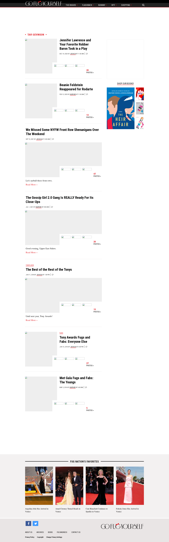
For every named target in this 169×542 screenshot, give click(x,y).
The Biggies (71, 5)
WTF (113, 5)
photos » (90, 71)
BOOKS (50, 532)
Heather (73, 94)
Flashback (87, 5)
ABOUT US (28, 532)
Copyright (40, 537)
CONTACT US (75, 532)
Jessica (73, 54)
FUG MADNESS (62, 532)
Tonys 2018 (30, 265)
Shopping (126, 5)
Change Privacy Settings (54, 537)
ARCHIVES (40, 532)
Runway (102, 5)
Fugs (61, 333)
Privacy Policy (29, 537)
